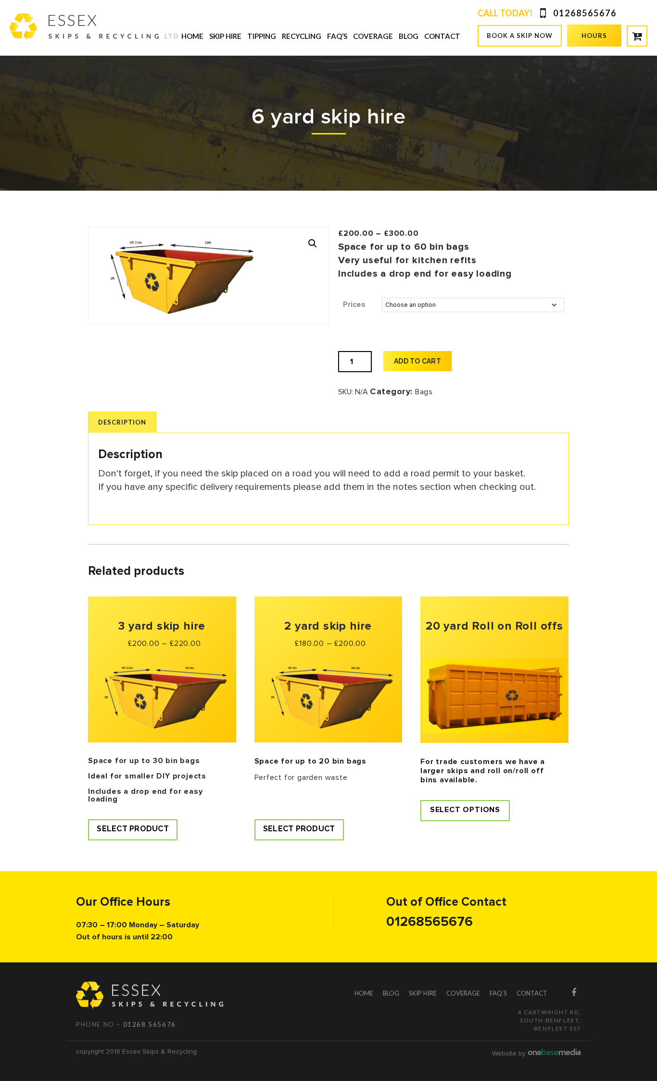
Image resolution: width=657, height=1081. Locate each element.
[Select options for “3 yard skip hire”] (132, 829)
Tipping (261, 36)
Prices (354, 304)
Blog (408, 36)
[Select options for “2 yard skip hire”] (299, 829)
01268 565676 (149, 1024)
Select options (465, 810)
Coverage (373, 36)
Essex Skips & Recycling (159, 1051)
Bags (423, 392)
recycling (301, 36)
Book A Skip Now (520, 35)
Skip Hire (225, 36)
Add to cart (417, 361)
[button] (312, 243)
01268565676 (585, 13)
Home (192, 36)
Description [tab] (122, 422)
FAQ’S (337, 36)
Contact (442, 36)
